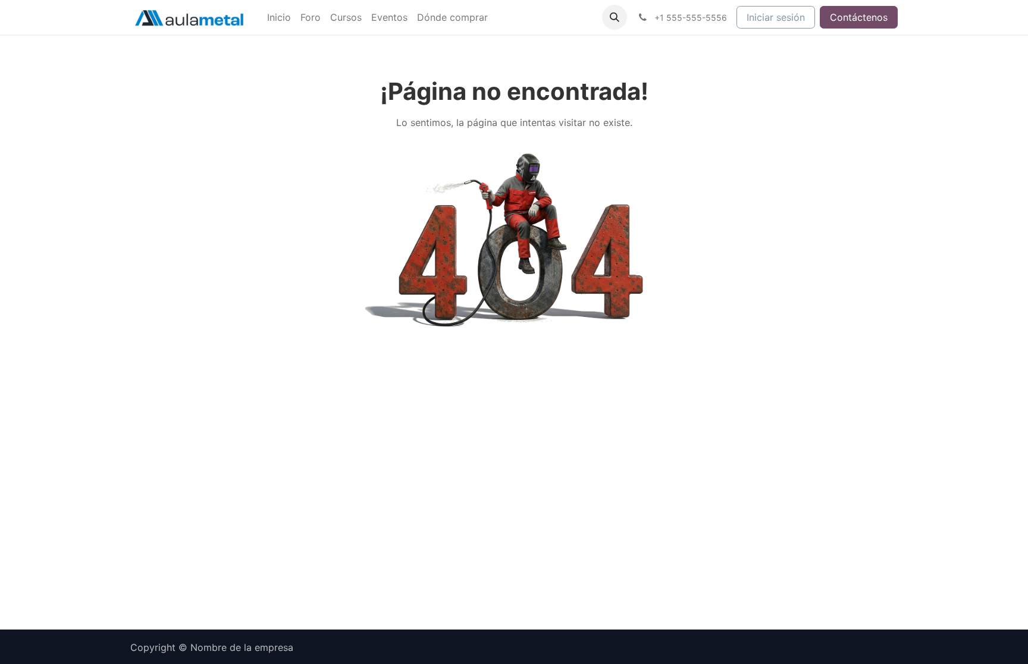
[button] (614, 17)
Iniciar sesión (776, 17)
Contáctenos (859, 17)
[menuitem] (279, 17)
